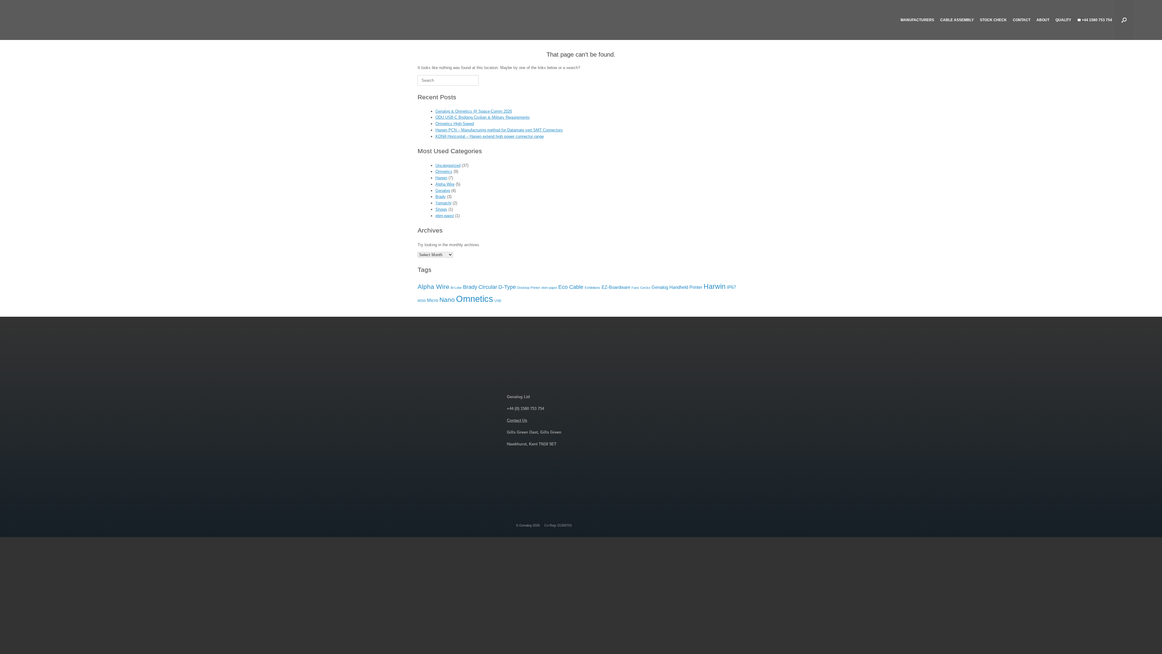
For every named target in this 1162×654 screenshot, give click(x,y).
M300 (422, 300)
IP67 (731, 287)
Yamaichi (443, 203)
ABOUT (1042, 20)
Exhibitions (592, 287)
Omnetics (443, 171)
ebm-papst (444, 215)
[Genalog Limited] (77, 20)
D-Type (507, 287)
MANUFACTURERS (917, 20)
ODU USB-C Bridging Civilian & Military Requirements (482, 117)
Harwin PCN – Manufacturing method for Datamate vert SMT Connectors (499, 130)
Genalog (442, 190)
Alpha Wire (445, 184)
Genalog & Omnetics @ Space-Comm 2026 (473, 111)
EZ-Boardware (616, 287)
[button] (1124, 20)
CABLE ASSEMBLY (957, 20)
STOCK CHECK (993, 20)
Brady (440, 196)
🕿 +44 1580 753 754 (1094, 20)
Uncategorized (448, 165)
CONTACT (1021, 20)
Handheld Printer (685, 287)
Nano (447, 299)
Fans (635, 287)
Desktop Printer (528, 287)
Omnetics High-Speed (454, 123)
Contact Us (517, 420)
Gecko (645, 287)
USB (497, 300)
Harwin (441, 178)
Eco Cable (570, 287)
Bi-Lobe (456, 287)
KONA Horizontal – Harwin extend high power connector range (489, 136)
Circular (487, 287)
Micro (432, 300)
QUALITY (1063, 20)
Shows (441, 209)
